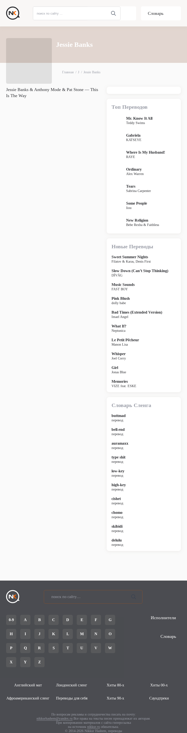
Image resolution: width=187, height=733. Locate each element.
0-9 (11, 620)
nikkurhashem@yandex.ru (55, 718)
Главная (68, 72)
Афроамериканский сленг (27, 698)
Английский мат (28, 685)
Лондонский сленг (71, 685)
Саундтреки (159, 698)
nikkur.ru (93, 727)
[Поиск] (133, 596)
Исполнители (163, 617)
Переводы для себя (71, 698)
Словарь (155, 13)
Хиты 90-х (115, 698)
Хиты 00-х (159, 685)
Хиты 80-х (115, 685)
